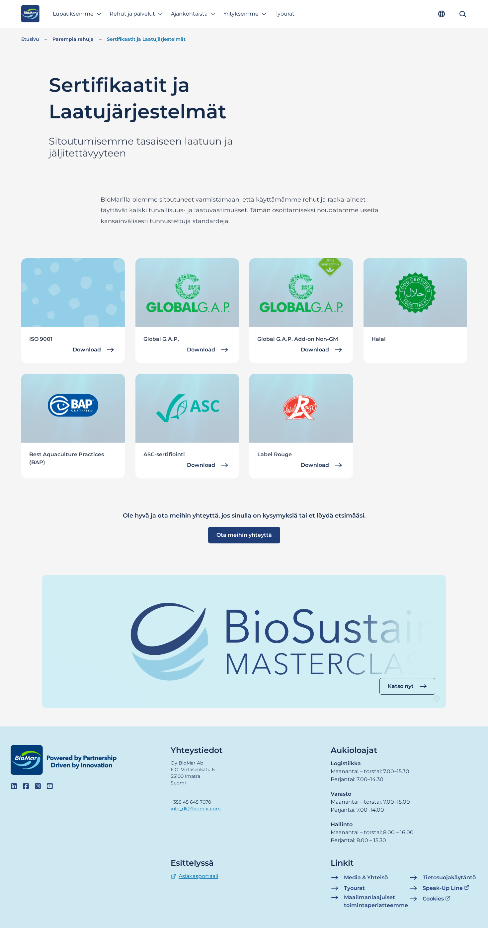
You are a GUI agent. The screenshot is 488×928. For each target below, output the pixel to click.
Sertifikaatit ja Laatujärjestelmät (146, 39)
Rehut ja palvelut (132, 14)
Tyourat (284, 14)
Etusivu (30, 39)
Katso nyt (401, 686)
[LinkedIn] (14, 786)
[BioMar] (30, 14)
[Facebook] (26, 786)
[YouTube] (49, 786)
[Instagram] (38, 786)
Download (87, 349)
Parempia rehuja (73, 39)
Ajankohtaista (189, 14)
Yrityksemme (241, 14)
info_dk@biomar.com (196, 809)
